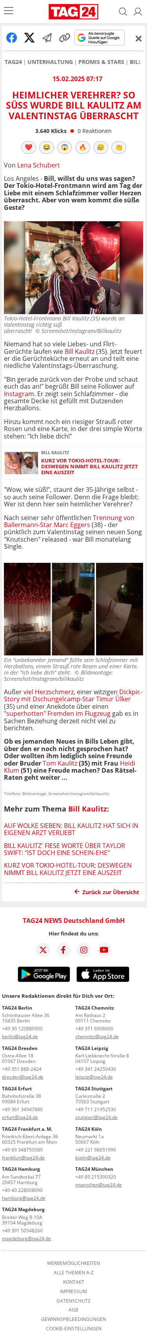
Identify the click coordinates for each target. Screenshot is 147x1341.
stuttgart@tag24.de (96, 1117)
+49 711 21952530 (95, 1109)
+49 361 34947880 (22, 1109)
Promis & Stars (101, 62)
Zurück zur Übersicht (110, 892)
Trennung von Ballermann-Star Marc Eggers (69, 521)
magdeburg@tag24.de (26, 1238)
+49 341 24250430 (95, 1069)
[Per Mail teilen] (47, 37)
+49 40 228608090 (22, 1190)
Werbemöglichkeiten (73, 1263)
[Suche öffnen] (123, 12)
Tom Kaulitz (60, 763)
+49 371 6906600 (94, 1028)
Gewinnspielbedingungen (73, 1319)
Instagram (19, 393)
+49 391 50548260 (22, 1230)
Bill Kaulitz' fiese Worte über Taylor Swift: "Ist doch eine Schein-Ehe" (64, 849)
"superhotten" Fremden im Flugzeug (57, 713)
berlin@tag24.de (20, 1036)
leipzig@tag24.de (94, 1077)
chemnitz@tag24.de (97, 1036)
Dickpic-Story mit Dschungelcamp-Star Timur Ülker (73, 695)
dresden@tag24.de (23, 1077)
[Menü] (8, 11)
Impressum (73, 1291)
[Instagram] (84, 950)
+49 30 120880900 (22, 1028)
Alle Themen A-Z (74, 1272)
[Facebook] (63, 950)
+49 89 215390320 (95, 1177)
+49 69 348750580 (22, 1149)
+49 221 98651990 (95, 1149)
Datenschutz (73, 1301)
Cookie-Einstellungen (74, 1329)
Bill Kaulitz (79, 351)
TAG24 (13, 62)
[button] (138, 12)
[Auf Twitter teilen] (29, 37)
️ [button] (29, 147)
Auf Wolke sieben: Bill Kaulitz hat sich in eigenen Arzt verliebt (71, 829)
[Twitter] (43, 950)
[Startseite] (73, 12)
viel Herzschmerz (49, 692)
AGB (73, 1310)
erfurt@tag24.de (20, 1117)
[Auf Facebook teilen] (12, 37)
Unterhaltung (50, 62)
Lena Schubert (38, 165)
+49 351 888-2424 (22, 1069)
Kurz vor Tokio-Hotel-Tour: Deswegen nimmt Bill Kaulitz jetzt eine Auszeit (89, 467)
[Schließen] (138, 38)
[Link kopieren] (65, 37)
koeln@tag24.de (93, 1157)
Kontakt (73, 1282)
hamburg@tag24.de (23, 1198)
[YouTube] (104, 950)
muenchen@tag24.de (98, 1184)
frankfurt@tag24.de (23, 1157)
